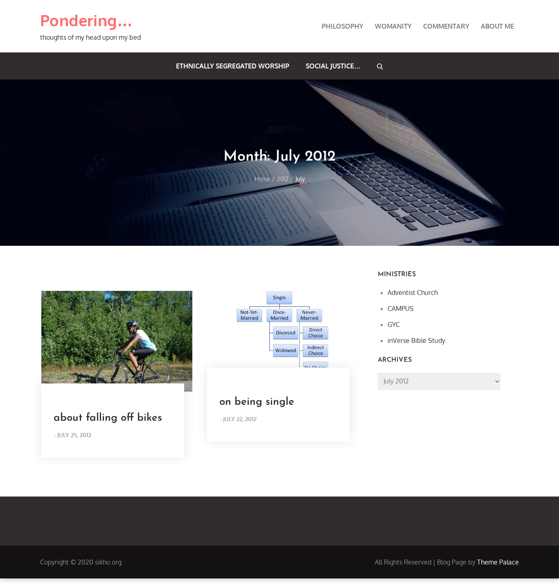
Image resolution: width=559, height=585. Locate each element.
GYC (394, 324)
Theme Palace (498, 562)
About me (497, 26)
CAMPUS (401, 308)
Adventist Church (413, 292)
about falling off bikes (108, 418)
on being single (256, 402)
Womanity (393, 26)
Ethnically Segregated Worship (232, 66)
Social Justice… (333, 66)
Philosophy (342, 26)
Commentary (446, 26)
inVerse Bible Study (416, 340)
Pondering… (86, 20)
